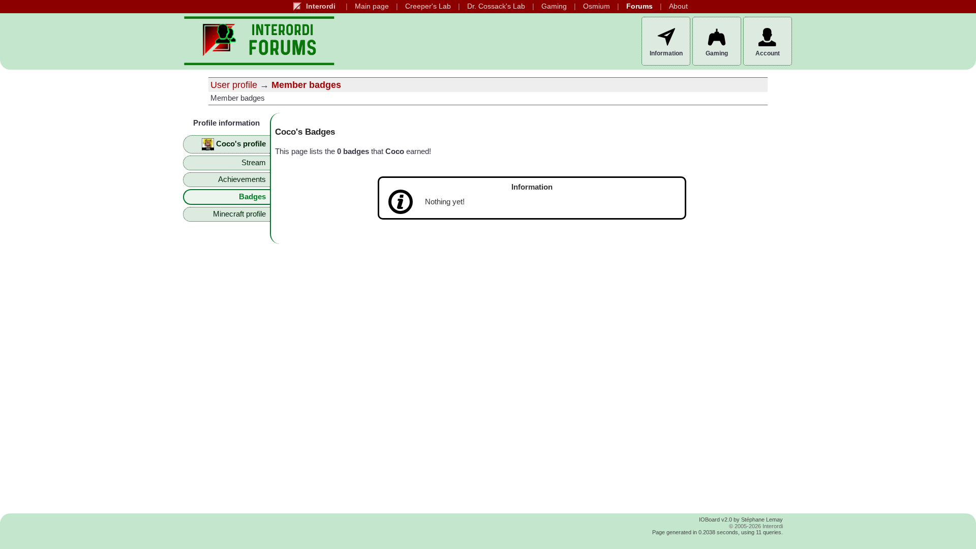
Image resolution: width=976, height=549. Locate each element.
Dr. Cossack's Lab (496, 6)
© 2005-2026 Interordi (756, 526)
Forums (639, 6)
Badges (252, 197)
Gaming (554, 6)
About (678, 6)
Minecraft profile (239, 214)
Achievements (242, 179)
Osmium (596, 6)
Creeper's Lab (428, 6)
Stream (253, 163)
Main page (372, 6)
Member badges (306, 85)
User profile (233, 85)
